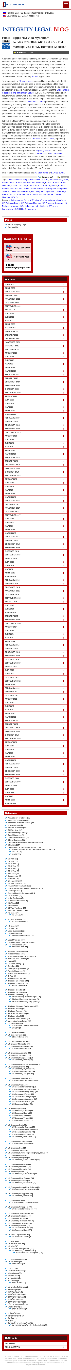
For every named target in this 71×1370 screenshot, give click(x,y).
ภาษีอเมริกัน (13, 1313)
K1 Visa (11, 913)
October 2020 (12, 389)
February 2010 (12, 764)
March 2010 (10, 760)
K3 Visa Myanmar (49, 185)
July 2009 (9, 789)
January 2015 (11, 616)
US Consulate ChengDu (22, 1087)
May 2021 (9, 364)
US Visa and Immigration (18, 1249)
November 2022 (12, 299)
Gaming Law (13, 891)
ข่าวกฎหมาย (13, 1278)
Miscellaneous (14, 954)
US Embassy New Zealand (19, 1178)
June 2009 (9, 793)
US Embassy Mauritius (17, 1167)
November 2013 (12, 656)
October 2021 (12, 346)
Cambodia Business (16, 837)
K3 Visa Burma (41, 173)
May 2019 (9, 447)
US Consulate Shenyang (22, 1099)
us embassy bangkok (17, 1055)
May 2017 (9, 526)
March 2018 (10, 497)
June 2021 (9, 360)
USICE (15, 854)
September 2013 (12, 663)
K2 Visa (15, 915)
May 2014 (9, 638)
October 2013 (12, 659)
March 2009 (10, 803)
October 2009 (12, 778)
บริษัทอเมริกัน (13, 1307)
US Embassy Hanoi (20, 1230)
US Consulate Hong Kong (23, 1092)
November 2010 (12, 731)
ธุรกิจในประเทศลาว (16, 1297)
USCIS (14, 197)
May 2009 (9, 796)
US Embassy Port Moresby (23, 1189)
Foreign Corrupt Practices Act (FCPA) (24, 888)
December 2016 (12, 544)
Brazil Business (14, 835)
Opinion (11, 966)
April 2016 (10, 573)
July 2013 (9, 670)
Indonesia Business (16, 901)
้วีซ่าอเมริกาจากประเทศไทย (19, 1323)
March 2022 (10, 328)
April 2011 (10, 713)
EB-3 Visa (12, 869)
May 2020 (9, 407)
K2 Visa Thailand (19, 921)
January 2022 (11, 335)
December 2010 (12, 728)
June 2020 (9, 403)
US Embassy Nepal (16, 1172)
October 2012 (12, 677)
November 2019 (12, 429)
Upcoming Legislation (17, 1021)
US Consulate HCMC (17, 1041)
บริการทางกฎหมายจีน (16, 1304)
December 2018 (12, 465)
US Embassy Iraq (15, 1148)
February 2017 (12, 537)
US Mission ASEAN (20, 1237)
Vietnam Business (16, 1271)
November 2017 (12, 508)
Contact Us (13, 227)
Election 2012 (13, 881)
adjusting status (43, 150)
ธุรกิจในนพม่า (17, 1283)
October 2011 (11, 695)
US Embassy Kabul (20, 1048)
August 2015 (11, 602)
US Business (13, 1023)
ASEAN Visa (13, 830)
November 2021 (12, 342)
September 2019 (12, 432)
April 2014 (10, 641)
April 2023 (10, 288)
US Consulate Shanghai (22, 1097)
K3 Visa (43, 200)
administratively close (58, 180)
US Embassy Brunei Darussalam (22, 1064)
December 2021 (12, 339)
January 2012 (11, 692)
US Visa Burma (46, 194)
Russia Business (15, 971)
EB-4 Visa (12, 871)
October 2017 (12, 512)
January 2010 (11, 767)
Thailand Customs (16, 992)
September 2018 (12, 475)
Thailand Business (16, 981)
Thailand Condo (15, 990)
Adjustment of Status (20, 200)
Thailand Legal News (21, 935)
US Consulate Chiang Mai (27, 1253)
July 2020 (9, 400)
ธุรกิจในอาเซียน (14, 1299)
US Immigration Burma (20, 191)
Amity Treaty (17, 985)
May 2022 (9, 321)
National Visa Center (35, 102)
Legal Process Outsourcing (20, 942)
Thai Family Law (15, 978)
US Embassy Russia (16, 1200)
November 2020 (12, 385)
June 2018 (9, 486)
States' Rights (18, 1037)
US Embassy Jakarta (21, 1143)
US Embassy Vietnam (17, 1226)
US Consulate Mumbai (21, 1134)
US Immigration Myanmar (42, 191)
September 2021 (12, 349)
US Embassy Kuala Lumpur (24, 1160)
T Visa (10, 976)
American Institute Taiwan (19, 823)
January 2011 (11, 724)
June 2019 (9, 443)
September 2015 (12, 598)
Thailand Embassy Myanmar (24, 999)
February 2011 (12, 721)
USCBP (15, 852)
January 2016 (11, 584)
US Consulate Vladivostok (23, 1202)
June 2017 (9, 522)
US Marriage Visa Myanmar (26, 194)
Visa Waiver (13, 1273)
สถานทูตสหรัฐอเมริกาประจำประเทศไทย (28, 1325)
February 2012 (12, 688)
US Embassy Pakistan (17, 1181)
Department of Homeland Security (22, 847)
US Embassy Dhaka (20, 1060)
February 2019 (12, 457)
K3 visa (35, 76)
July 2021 (9, 357)
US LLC (15, 1028)
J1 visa (11, 905)
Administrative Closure (38, 180)
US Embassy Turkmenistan (19, 1221)
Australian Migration (17, 833)
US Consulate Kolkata (21, 1132)
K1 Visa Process (18, 185)
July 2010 (9, 746)
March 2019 (10, 454)
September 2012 (12, 681)
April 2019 (10, 450)
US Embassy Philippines (18, 1194)
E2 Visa (11, 861)
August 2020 (11, 396)
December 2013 (12, 652)
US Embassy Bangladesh (19, 1058)
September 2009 (12, 782)
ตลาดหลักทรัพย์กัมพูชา (17, 1287)
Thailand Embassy (16, 995)
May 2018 (9, 490)
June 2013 (9, 674)
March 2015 (10, 612)
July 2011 (9, 703)
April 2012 (10, 684)
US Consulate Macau (21, 1094)
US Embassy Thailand (21, 1251)
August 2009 (11, 785)
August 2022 (11, 310)
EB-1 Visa (12, 864)
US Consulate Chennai (22, 1127)
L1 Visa (11, 928)
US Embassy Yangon (21, 1074)
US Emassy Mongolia (17, 1044)
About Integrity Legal (17, 225)
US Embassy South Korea (19, 1213)
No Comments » (28, 209)
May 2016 (9, 569)
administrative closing (17, 180)
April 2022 (10, 324)
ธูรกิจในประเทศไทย (16, 1302)
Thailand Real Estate (17, 1014)
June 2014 (9, 634)
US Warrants (13, 1262)
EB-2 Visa (12, 866)
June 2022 (9, 317)
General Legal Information (19, 893)
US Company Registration (23, 1025)
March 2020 (10, 414)
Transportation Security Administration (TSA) (32, 849)
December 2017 (12, 504)
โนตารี (10, 1321)
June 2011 (9, 706)
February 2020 (12, 418)
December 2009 (12, 771)
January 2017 (11, 540)
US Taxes (12, 1241)
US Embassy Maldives (17, 1164)
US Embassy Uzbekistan (18, 1223)
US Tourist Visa (14, 1244)
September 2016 (12, 555)
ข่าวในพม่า (12, 1281)
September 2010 (12, 739)
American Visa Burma (12, 182)
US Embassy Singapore (18, 1207)
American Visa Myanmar (33, 182)
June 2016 (9, 566)
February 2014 (12, 645)
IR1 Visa (50, 139)
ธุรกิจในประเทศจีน (15, 1294)
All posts (10, 1343)
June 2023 (9, 284)
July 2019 (9, 439)
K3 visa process (26, 81)
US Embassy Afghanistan (19, 1046)
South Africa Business (17, 973)
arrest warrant (14, 825)
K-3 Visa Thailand (15, 910)
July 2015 (9, 605)
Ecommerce (13, 876)
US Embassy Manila (20, 1196)
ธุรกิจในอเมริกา (18, 1309)
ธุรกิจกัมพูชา (13, 1290)
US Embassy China (16, 1085)
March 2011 (10, 717)
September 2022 (12, 306)
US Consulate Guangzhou (23, 1089)
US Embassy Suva (20, 1115)
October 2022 (12, 303)
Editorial (11, 878)
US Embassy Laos (16, 1155)
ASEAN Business (15, 828)
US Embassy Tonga (20, 1118)
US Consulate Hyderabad (23, 1129)
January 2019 (11, 461)
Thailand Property (15, 1011)
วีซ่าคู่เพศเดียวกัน (14, 1316)
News (10, 961)
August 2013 (11, 666)
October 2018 (12, 472)
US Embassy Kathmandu (23, 1174)
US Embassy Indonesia (18, 1141)
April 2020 (10, 411)
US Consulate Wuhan (21, 1102)
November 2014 (12, 620)
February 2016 (12, 580)
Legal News (13, 933)
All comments (12, 1347)
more (65, 177)
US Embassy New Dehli (22, 1137)
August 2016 (11, 558)
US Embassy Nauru (20, 1113)
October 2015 (12, 594)
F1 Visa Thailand (15, 883)
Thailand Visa (14, 1016)
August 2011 (11, 699)
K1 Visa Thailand (15, 919)
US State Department (28, 206)
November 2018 (12, 468)
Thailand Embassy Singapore (24, 1002)
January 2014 (11, 648)
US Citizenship (14, 1032)
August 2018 (11, 479)
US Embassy (41, 153)
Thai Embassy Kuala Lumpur (24, 997)
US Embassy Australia (17, 1053)
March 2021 (10, 371)
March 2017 (10, 533)
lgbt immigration (15, 945)
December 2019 (12, 425)
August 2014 (11, 627)
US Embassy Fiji (15, 1109)
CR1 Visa (36, 139)
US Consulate (55, 153)
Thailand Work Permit (17, 1018)
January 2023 (11, 295)
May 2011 (9, 710)
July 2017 (9, 519)
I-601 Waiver (13, 896)
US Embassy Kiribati (21, 1111)
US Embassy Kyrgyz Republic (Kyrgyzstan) (26, 1153)
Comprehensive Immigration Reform (24, 842)
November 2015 (12, 591)
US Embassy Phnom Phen (23, 1080)
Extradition (17, 1264)
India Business (14, 898)
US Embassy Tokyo (16, 1218)
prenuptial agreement (17, 969)
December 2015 (12, 587)
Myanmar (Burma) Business (20, 956)
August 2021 (11, 353)
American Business (16, 820)
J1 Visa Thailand (15, 908)
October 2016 (12, 551)
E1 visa (11, 859)
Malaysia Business (16, 951)
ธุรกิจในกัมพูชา (14, 1292)
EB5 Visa (12, 874)
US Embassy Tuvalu (20, 1120)
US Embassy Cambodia (18, 1078)
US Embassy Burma (11, 203)
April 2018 (10, 494)
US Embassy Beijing (21, 1104)
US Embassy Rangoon (52, 203)
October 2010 (12, 735)
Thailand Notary (15, 1009)
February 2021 (12, 375)
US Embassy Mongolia (17, 1169)
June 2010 (9, 749)
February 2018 (12, 501)
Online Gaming (14, 964)
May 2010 (9, 753)
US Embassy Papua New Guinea (22, 1187)
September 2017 (12, 515)
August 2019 (11, 436)
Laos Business (14, 931)
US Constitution (15, 1035)
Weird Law (12, 1276)
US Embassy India (16, 1125)
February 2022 (12, 331)
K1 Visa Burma (58, 173)
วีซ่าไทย (11, 1318)
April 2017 (10, 530)
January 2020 (11, 421)
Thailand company (16, 983)
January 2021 (11, 378)
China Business (15, 840)
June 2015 (9, 609)
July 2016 (9, 562)
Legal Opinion (14, 940)
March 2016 (10, 576)
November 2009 (12, 775)
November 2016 (12, 548)
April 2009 (10, 800)
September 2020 (12, 393)
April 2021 (10, 367)
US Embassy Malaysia (17, 1158)
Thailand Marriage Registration (21, 1006)
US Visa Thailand (15, 1259)
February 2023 (12, 292)
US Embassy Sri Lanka (17, 1216)
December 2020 (12, 382)
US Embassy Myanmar (31, 203)
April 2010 (10, 757)
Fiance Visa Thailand (17, 886)
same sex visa (18, 947)
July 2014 (9, 630)
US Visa (42, 206)
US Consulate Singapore (22, 1209)
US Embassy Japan (16, 1150)
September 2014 (12, 623)
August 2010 (11, 742)
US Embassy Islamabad (22, 1183)
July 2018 (9, 483)
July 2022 (9, 313)
